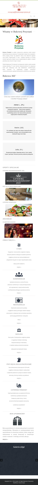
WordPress (15, 482)
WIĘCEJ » (19, 267)
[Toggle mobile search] (31, 16)
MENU (19, 320)
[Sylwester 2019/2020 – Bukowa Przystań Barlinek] (18, 224)
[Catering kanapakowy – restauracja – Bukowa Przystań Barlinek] (18, 204)
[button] (1, 460)
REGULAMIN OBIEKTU (19, 264)
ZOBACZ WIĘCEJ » (9, 240)
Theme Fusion (22, 482)
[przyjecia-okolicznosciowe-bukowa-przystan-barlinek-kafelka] (18, 188)
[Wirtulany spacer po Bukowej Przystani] (19, 80)
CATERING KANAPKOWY (9, 202)
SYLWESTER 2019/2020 (9, 222)
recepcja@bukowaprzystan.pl (19, 12)
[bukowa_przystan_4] (19, 460)
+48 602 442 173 (19, 7)
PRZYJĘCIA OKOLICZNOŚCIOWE (12, 186)
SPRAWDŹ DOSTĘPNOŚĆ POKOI (19, 349)
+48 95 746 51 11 (18, 5)
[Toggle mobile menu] (34, 16)
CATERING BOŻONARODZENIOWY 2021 (13, 170)
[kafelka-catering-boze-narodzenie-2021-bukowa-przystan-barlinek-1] (18, 173)
